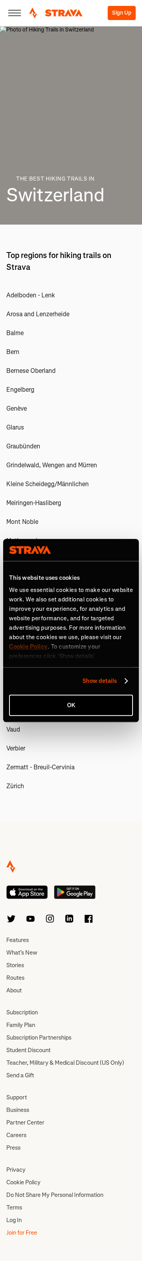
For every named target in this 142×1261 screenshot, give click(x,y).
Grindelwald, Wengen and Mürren (51, 465)
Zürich (15, 786)
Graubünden (23, 446)
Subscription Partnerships (38, 1038)
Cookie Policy (23, 1182)
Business (17, 1110)
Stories (15, 965)
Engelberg (20, 389)
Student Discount (28, 1050)
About (14, 990)
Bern (12, 352)
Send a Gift (20, 1075)
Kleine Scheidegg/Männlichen (47, 484)
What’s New (21, 953)
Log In (14, 1220)
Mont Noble (22, 522)
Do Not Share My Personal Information (54, 1195)
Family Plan (20, 1025)
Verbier (15, 748)
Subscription (22, 1012)
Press (13, 1148)
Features (17, 940)
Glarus (15, 427)
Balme (15, 333)
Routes (15, 978)
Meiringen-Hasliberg (33, 503)
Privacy (16, 1170)
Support (16, 1097)
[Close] (14, 13)
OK (71, 705)
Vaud (13, 729)
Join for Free (21, 1233)
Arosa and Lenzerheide (37, 314)
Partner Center (25, 1122)
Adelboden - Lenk (30, 295)
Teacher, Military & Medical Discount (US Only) (65, 1063)
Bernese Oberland (31, 371)
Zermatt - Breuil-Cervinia (40, 767)
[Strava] (55, 13)
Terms (14, 1207)
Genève (16, 408)
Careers (16, 1135)
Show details (99, 681)
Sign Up (121, 13)
